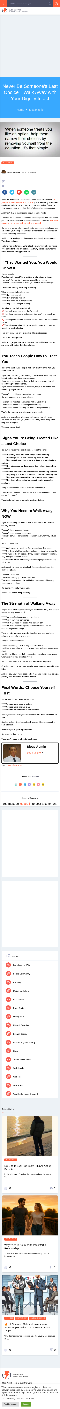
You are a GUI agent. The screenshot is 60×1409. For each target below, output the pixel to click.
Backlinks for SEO (21, 965)
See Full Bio (34, 752)
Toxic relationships (14, 765)
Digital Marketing (21, 991)
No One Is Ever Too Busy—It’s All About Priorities (27, 1167)
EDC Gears (18, 999)
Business (9, 1318)
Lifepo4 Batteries (21, 1025)
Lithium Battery (20, 1034)
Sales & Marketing (37, 1318)
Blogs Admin (14, 172)
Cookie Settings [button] (10, 1404)
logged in (25, 803)
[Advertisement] (30, 46)
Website (17, 1077)
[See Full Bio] (42, 753)
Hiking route (18, 1017)
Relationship (8, 163)
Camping (17, 982)
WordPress (18, 1085)
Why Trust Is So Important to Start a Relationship (25, 1247)
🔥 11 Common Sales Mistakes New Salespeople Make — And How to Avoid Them (27, 1327)
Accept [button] (26, 1404)
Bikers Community (21, 974)
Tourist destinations (22, 1059)
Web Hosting (19, 1068)
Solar (15, 1051)
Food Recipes (19, 1008)
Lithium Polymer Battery (24, 1042)
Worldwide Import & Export (25, 1094)
